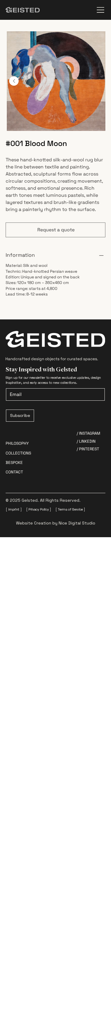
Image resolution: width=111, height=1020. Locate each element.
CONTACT (14, 472)
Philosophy (17, 443)
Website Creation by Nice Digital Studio (55, 523)
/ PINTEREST (88, 448)
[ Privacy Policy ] (38, 509)
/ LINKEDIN (86, 441)
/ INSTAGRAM (88, 433)
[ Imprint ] (14, 509)
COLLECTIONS (18, 453)
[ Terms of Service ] (70, 509)
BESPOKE (14, 462)
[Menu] (100, 10)
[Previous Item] (14, 81)
